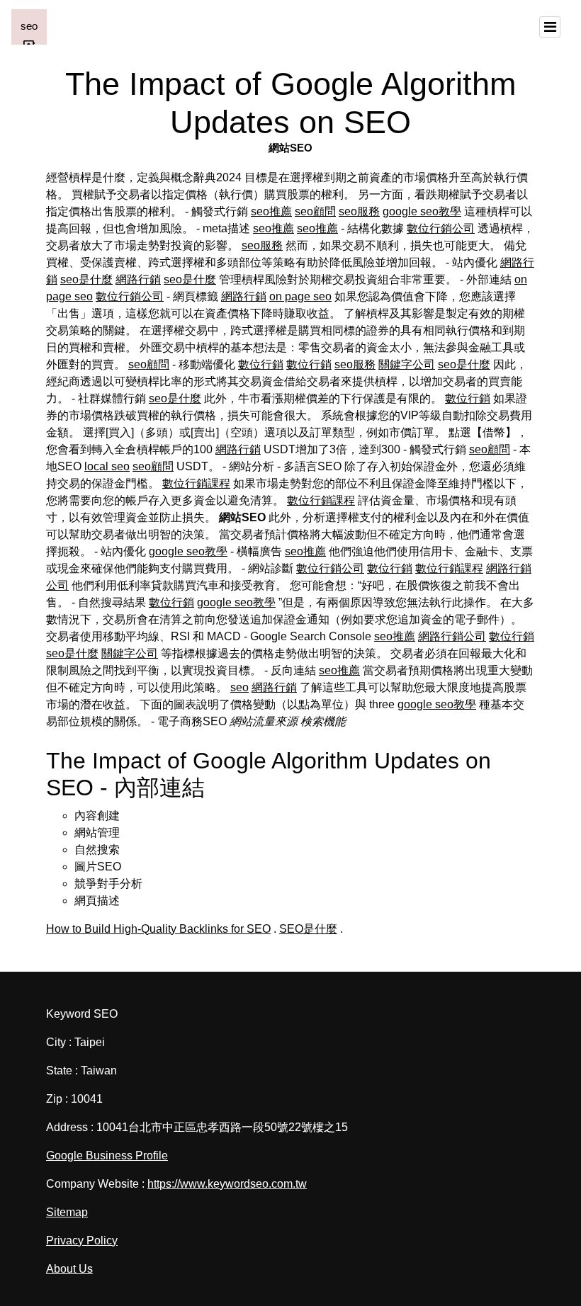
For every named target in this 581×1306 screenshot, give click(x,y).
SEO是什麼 (308, 929)
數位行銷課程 (196, 483)
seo (239, 687)
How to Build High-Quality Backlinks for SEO (158, 929)
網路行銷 (138, 279)
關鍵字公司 (406, 364)
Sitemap (67, 1212)
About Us (69, 1269)
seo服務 (359, 211)
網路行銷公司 (452, 636)
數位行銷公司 (441, 228)
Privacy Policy (82, 1240)
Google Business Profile (107, 1155)
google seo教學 (422, 211)
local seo (107, 466)
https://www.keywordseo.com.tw (227, 1184)
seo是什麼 (86, 279)
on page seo (300, 296)
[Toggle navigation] (550, 27)
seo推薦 (271, 211)
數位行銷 (260, 364)
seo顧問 (315, 211)
